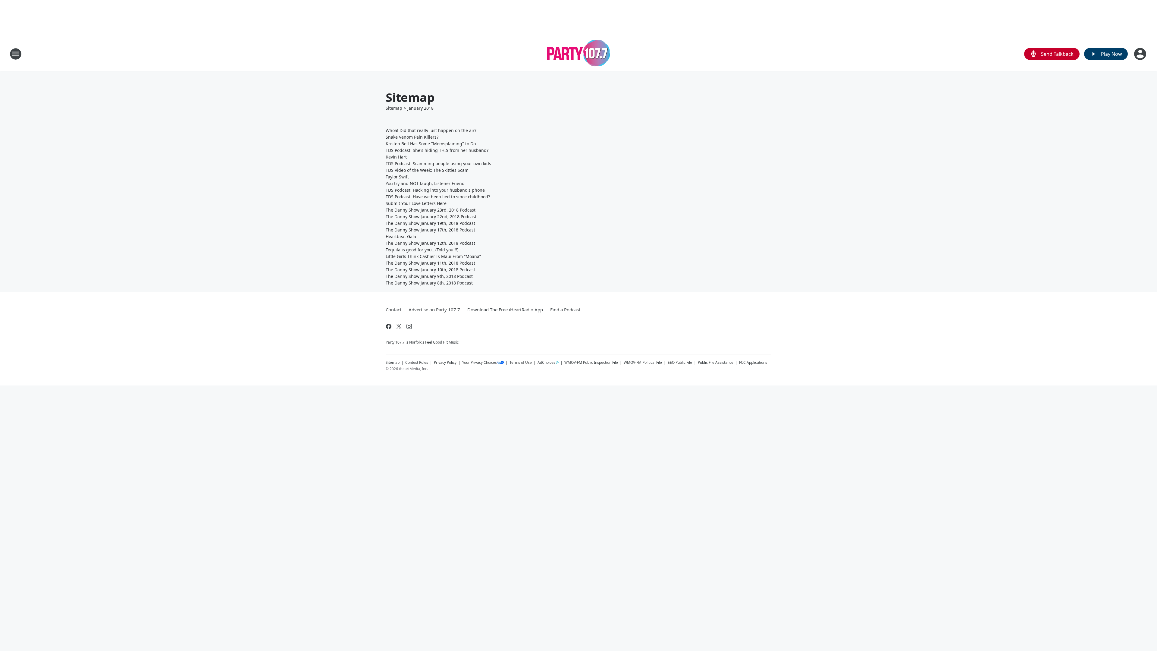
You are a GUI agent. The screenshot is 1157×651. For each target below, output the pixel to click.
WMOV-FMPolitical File (643, 362)
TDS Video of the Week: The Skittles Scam (427, 170)
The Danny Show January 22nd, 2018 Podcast (431, 216)
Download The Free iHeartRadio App (505, 310)
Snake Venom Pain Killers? (412, 137)
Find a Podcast (565, 310)
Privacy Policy (445, 362)
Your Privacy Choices (479, 362)
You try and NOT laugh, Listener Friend (425, 183)
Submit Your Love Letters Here (416, 203)
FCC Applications (753, 362)
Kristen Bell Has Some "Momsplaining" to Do (431, 143)
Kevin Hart (396, 157)
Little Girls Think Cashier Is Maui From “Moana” (433, 256)
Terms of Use (521, 362)
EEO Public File (680, 362)
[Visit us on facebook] (388, 326)
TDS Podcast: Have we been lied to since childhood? (438, 197)
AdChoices (546, 362)
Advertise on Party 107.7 (434, 310)
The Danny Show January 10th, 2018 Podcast (430, 269)
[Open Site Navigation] (16, 54)
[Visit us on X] (399, 326)
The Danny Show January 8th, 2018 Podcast (429, 283)
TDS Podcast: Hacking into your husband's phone (435, 190)
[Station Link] (578, 54)
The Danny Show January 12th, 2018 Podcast (430, 243)
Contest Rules (416, 362)
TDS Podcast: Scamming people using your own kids (438, 163)
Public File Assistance (715, 362)
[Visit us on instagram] (409, 326)
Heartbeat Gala (401, 236)
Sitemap (394, 108)
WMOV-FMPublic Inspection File (591, 362)
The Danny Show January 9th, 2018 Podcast (429, 276)
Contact (393, 310)
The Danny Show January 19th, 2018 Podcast (430, 223)
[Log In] (1140, 54)
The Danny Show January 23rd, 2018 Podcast (430, 210)
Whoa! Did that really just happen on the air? (431, 130)
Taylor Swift (397, 177)
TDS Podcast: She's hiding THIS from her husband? (437, 150)
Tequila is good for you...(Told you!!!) (422, 250)
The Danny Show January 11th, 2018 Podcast (430, 263)
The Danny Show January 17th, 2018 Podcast (430, 230)
